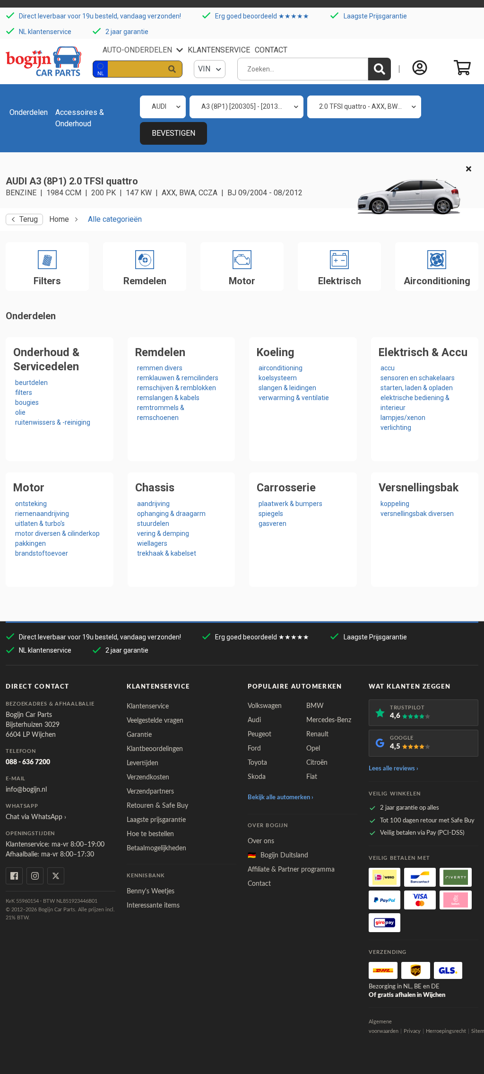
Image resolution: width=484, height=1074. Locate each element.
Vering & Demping (163, 533)
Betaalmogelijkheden (156, 848)
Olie (20, 412)
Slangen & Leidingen (287, 388)
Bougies (27, 402)
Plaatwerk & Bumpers (290, 503)
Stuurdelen (153, 523)
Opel (313, 748)
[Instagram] (34, 875)
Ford (254, 748)
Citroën (317, 763)
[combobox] (163, 107)
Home (59, 219)
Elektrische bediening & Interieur (414, 402)
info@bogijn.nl (26, 789)
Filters (23, 392)
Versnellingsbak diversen (417, 513)
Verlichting (395, 427)
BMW (315, 706)
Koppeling (394, 503)
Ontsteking (31, 503)
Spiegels (271, 513)
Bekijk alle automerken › (280, 798)
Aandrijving (153, 503)
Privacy (412, 1031)
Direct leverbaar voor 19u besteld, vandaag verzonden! (100, 16)
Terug (28, 219)
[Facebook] (14, 875)
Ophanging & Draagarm (171, 513)
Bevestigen (173, 133)
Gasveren (272, 523)
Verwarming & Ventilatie (294, 398)
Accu (387, 368)
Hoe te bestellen (150, 834)
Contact (271, 49)
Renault (317, 734)
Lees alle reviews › (393, 769)
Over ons (261, 841)
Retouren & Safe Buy (157, 806)
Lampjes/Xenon (402, 417)
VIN (205, 68)
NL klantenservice (45, 31)
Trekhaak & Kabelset (166, 553)
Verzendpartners (150, 791)
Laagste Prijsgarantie (375, 16)
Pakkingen (30, 543)
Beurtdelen (31, 382)
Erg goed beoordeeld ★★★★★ (262, 16)
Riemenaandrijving (42, 513)
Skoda (257, 777)
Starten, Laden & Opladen (416, 388)
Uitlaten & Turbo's (40, 523)
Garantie (139, 735)
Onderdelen (28, 112)
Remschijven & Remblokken (176, 388)
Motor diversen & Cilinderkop (57, 533)
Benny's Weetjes (150, 891)
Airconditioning (280, 368)
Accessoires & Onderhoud (79, 118)
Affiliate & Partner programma (291, 869)
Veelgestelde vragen (155, 720)
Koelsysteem (278, 378)
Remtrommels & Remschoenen (160, 412)
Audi (254, 720)
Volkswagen (265, 706)
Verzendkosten (148, 777)
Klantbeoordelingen (155, 749)
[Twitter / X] (55, 875)
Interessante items (153, 905)
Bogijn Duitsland (278, 855)
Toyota (257, 763)
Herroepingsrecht (446, 1031)
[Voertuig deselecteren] (468, 169)
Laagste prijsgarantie (156, 820)
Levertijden (142, 763)
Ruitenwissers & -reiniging (52, 422)
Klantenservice (219, 49)
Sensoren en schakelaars (417, 378)
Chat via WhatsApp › (36, 817)
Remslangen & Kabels (168, 398)
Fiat (311, 777)
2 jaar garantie (126, 31)
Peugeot (259, 734)
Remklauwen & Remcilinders (177, 378)
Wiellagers (152, 543)
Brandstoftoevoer (41, 553)
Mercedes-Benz (328, 720)
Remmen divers (159, 368)
